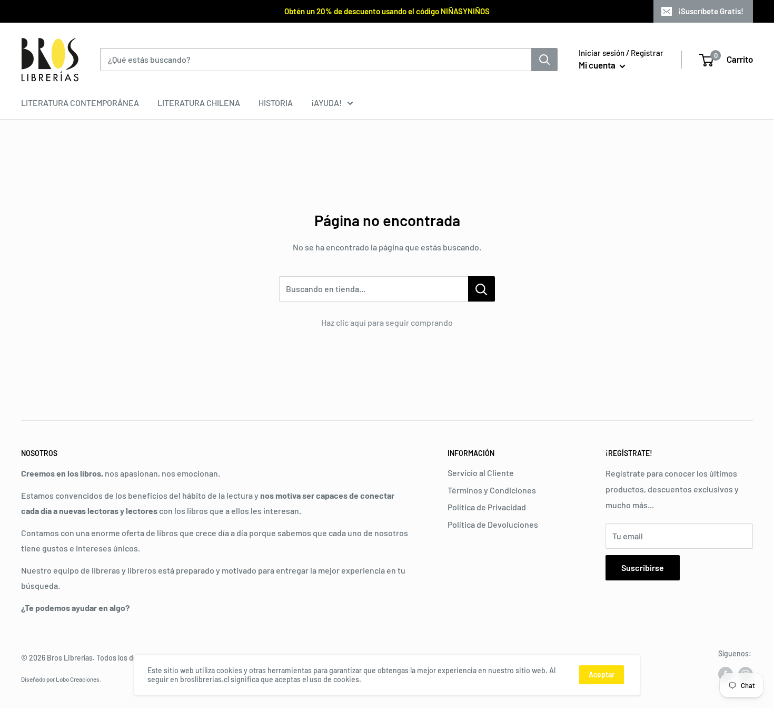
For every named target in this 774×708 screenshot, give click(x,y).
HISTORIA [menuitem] (276, 103)
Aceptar (601, 674)
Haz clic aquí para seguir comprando (387, 322)
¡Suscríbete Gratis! (710, 11)
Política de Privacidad (487, 507)
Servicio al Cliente (481, 473)
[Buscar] (544, 59)
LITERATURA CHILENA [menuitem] (198, 103)
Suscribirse (642, 567)
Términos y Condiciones (492, 490)
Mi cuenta (598, 65)
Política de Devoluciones (493, 524)
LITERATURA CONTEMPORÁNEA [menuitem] (80, 103)
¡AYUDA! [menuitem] (326, 103)
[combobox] (315, 59)
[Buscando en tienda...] (481, 289)
